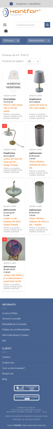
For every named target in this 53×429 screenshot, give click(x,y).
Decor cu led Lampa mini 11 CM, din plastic (13, 108)
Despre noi (7, 373)
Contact (6, 357)
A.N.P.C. (37, 412)
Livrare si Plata (9, 313)
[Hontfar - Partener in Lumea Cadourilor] (21, 12)
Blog (4, 379)
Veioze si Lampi (10, 96)
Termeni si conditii (11, 318)
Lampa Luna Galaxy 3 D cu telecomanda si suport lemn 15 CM (14, 278)
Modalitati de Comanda (14, 324)
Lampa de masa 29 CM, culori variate (38, 106)
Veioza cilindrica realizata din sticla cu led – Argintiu (39, 221)
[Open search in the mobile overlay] (32, 25)
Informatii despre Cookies (15, 335)
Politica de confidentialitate (16, 329)
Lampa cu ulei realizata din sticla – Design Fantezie (13, 221)
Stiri (4, 340)
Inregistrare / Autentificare (28, 4)
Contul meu (8, 362)
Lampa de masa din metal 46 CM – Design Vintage (13, 162)
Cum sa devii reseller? (13, 368)
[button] (5, 25)
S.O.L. (45, 412)
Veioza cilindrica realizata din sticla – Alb (38, 165)
